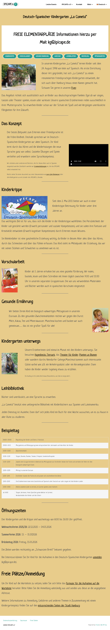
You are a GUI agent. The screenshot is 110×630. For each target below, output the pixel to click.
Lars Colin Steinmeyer (53, 174)
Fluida (97, 625)
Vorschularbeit (25, 56)
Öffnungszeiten (100, 56)
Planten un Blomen (88, 355)
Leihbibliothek (71, 56)
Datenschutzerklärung (10, 620)
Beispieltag (85, 56)
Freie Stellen (34, 620)
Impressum (23, 620)
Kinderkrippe (9, 56)
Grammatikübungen (40, 166)
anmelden (97, 557)
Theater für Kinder (69, 355)
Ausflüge (57, 56)
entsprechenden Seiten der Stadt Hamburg (59, 605)
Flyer (73, 88)
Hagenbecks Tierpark (45, 355)
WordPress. (104, 625)
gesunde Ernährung (42, 56)
